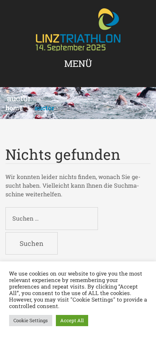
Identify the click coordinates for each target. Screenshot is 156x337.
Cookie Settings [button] (30, 320)
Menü (78, 63)
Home (14, 107)
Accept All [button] (72, 320)
